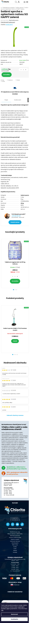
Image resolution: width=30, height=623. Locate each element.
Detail (15, 341)
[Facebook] (8, 524)
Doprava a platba (15, 539)
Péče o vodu (15, 545)
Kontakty (15, 552)
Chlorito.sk (16, 585)
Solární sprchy (25, 195)
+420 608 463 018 (16, 216)
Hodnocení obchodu (15, 541)
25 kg (22, 203)
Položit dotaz (15, 222)
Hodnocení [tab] (17, 100)
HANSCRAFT (9, 24)
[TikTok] (22, 524)
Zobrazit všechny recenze (15, 415)
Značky (15, 546)
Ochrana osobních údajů (15, 537)
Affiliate (15, 550)
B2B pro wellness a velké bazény (15, 533)
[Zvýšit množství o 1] (26, 69)
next (28, 250)
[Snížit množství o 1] (21, 69)
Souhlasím (14, 619)
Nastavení (14, 614)
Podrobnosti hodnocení (8, 22)
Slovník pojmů (15, 543)
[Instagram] (12, 524)
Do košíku (6, 74)
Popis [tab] (6, 100)
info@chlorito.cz (15, 518)
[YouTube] (17, 524)
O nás (15, 548)
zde (2, 610)
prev (1, 250)
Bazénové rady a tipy (15, 532)
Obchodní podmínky (15, 535)
